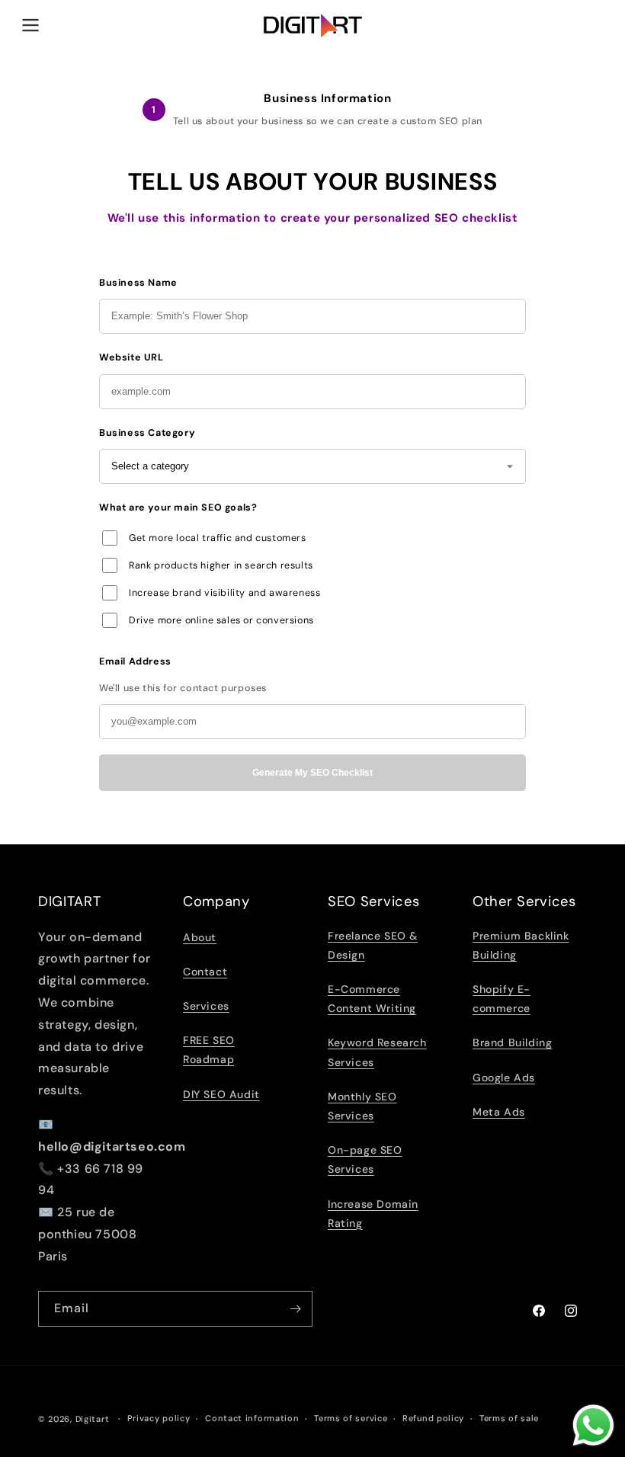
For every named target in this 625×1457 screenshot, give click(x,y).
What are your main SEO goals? (178, 507)
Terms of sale (509, 1418)
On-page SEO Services (365, 1159)
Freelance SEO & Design (373, 945)
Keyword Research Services (377, 1052)
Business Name (138, 283)
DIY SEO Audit (221, 1094)
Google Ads (504, 1077)
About (199, 937)
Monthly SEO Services (362, 1106)
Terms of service (350, 1418)
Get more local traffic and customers (217, 538)
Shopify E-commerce (501, 998)
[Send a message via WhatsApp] (593, 1425)
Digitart (92, 1419)
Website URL (131, 357)
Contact (205, 971)
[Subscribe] (295, 1309)
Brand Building (512, 1042)
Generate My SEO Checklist (312, 772)
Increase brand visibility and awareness (224, 593)
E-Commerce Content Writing (372, 998)
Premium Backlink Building (521, 945)
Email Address (135, 661)
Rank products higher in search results (221, 565)
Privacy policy (159, 1418)
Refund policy (433, 1418)
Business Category (147, 433)
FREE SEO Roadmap (209, 1049)
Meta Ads (499, 1112)
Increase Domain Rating (373, 1213)
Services (206, 1006)
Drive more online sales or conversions (221, 620)
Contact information (252, 1418)
